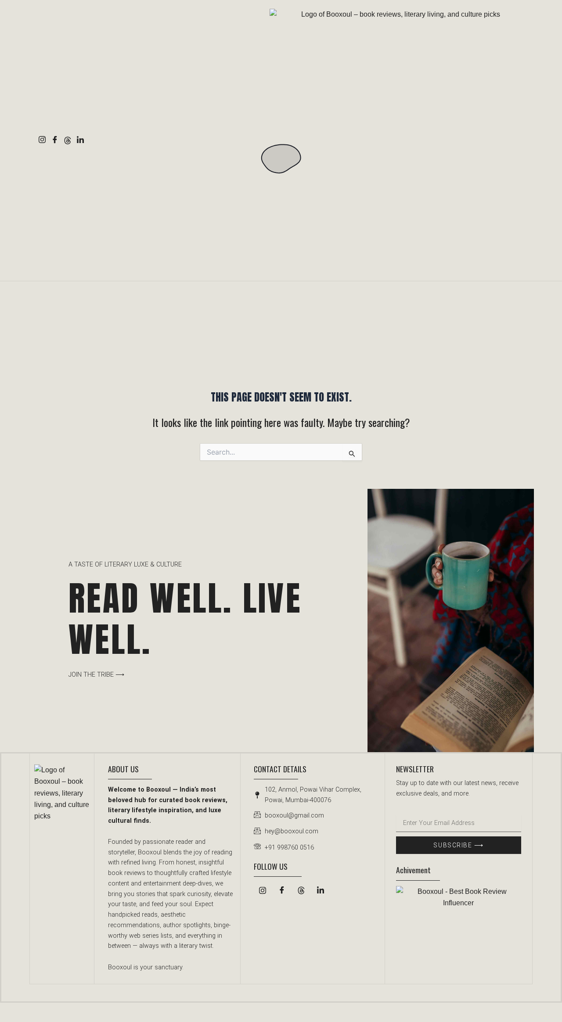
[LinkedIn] (80, 140)
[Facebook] (54, 140)
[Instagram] (42, 140)
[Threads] (67, 140)
